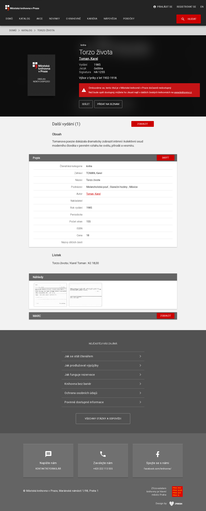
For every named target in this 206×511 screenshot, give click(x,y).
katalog (27, 30)
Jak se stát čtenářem (79, 356)
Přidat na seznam (108, 104)
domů (12, 30)
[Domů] (22, 8)
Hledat (188, 19)
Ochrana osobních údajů (81, 393)
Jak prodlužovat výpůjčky (81, 365)
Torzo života (46, 30)
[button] (41, 75)
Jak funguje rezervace (80, 374)
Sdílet (86, 104)
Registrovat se (186, 6)
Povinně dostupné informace (84, 402)
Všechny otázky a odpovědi (103, 418)
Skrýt (165, 157)
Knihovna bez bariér (78, 383)
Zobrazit (142, 124)
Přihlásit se (162, 6)
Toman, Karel (88, 59)
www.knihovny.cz (183, 92)
